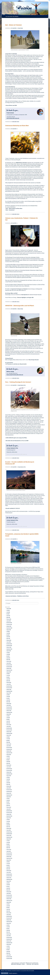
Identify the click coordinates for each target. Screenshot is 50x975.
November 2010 (9, 939)
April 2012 (8, 909)
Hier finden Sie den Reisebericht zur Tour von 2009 (17, 440)
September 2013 (9, 879)
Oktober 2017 (9, 793)
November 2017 (9, 791)
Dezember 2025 (9, 622)
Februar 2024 (9, 661)
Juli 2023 (8, 673)
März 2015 (8, 847)
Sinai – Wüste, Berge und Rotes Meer (14, 208)
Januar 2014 (9, 872)
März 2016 (8, 826)
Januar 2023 (9, 684)
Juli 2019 (8, 756)
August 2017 (9, 796)
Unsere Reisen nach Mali (11, 105)
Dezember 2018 (9, 768)
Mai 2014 (8, 865)
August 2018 (9, 775)
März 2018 (8, 784)
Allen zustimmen (4, 973)
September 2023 (9, 670)
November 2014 (9, 854)
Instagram (19, 964)
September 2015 (9, 837)
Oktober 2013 (9, 877)
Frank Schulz (20, 28)
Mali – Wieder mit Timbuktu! (13, 25)
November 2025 (9, 624)
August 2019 (9, 754)
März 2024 (8, 659)
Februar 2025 (9, 640)
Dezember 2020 (9, 728)
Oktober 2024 (9, 647)
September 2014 (9, 858)
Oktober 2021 (9, 710)
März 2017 (8, 805)
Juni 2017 (8, 800)
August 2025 (9, 629)
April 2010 (8, 951)
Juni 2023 (8, 675)
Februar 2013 (9, 891)
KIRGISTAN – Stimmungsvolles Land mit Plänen (19, 305)
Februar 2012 (9, 912)
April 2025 (8, 636)
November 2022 (9, 687)
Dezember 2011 (9, 916)
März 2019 (8, 763)
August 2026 (9, 608)
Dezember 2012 (9, 895)
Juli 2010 (8, 946)
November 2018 (9, 770)
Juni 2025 (8, 633)
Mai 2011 (8, 928)
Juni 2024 (8, 654)
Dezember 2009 (9, 956)
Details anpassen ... (13, 973)
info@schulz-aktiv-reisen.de (13, 118)
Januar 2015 (9, 851)
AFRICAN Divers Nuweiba (21, 162)
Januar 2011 (9, 935)
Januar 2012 (9, 914)
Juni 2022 (8, 696)
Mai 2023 (8, 677)
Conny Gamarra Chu (22, 385)
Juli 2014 (8, 861)
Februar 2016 (9, 828)
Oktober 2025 (9, 626)
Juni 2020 (8, 738)
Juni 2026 (8, 612)
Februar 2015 (9, 849)
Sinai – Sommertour (10, 210)
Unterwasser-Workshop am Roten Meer (17, 125)
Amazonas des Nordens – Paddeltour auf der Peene (17, 596)
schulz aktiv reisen (15, 121)
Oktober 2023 (9, 668)
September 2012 (9, 900)
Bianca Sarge (20, 308)
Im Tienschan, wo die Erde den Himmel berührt (16, 364)
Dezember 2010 (9, 937)
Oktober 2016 (9, 814)
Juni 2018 (8, 779)
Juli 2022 (8, 694)
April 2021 (8, 721)
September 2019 (9, 752)
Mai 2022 (8, 698)
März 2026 (8, 617)
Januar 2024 (9, 663)
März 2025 (8, 638)
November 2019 (9, 749)
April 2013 (8, 888)
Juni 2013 (8, 884)
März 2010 (8, 953)
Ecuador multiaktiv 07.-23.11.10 (13, 508)
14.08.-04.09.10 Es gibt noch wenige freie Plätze (16, 437)
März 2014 (8, 868)
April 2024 (8, 657)
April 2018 (8, 782)
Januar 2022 (9, 705)
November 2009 (9, 958)
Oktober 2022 (9, 689)
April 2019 (8, 761)
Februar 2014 (9, 870)
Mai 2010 (8, 949)
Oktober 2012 (9, 898)
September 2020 (9, 733)
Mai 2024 (8, 656)
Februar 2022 (9, 703)
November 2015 (9, 833)
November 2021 (9, 708)
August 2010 (9, 944)
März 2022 (8, 701)
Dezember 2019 (9, 747)
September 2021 (9, 712)
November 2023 (9, 666)
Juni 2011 (8, 926)
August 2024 (9, 650)
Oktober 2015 (9, 835)
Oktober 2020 (9, 731)
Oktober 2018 (9, 772)
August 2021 (9, 714)
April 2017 (8, 803)
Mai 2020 (8, 740)
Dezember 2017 (9, 789)
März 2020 (8, 742)
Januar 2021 (9, 726)
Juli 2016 (8, 819)
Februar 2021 (9, 724)
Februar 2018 (9, 786)
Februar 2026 (9, 619)
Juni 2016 (8, 821)
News (24, 964)
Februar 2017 (9, 807)
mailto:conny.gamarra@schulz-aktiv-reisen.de (17, 454)
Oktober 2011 (9, 919)
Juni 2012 (8, 905)
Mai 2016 (8, 823)
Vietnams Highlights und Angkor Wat (25, 297)
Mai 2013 (8, 886)
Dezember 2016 (9, 810)
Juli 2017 (8, 798)
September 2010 (9, 942)
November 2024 (9, 645)
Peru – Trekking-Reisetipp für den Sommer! (18, 382)
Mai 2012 (8, 907)
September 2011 (9, 921)
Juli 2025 (8, 631)
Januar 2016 (9, 830)
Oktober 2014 (9, 856)
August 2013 (9, 881)
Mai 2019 (8, 759)
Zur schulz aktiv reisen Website (12, 16)
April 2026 (8, 615)
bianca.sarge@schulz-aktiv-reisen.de (15, 374)
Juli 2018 (8, 777)
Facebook (14, 964)
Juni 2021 (8, 717)
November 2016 (9, 812)
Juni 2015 (8, 842)
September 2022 (9, 691)
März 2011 (8, 932)
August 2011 (9, 923)
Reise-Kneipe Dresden (34, 359)
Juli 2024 (8, 652)
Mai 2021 (8, 719)
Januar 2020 (9, 745)
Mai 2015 (8, 844)
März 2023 (8, 680)
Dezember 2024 (9, 643)
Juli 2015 (8, 840)
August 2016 (9, 817)
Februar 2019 (9, 765)
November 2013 (9, 875)
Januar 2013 (9, 893)
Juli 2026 (8, 610)
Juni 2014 (8, 863)
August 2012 (9, 902)
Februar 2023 (9, 682)
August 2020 (9, 735)
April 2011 (8, 930)
